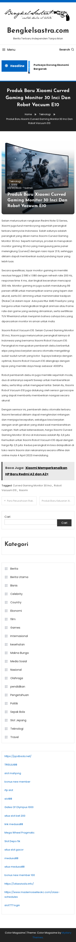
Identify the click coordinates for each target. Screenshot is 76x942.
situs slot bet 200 (14, 816)
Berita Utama (19, 577)
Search (64, 50)
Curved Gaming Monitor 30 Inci (32, 485)
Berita (14, 569)
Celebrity (16, 594)
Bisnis (14, 585)
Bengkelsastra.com (38, 30)
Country (15, 602)
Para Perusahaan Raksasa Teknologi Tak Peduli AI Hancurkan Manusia (22, 500)
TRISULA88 (10, 764)
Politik (14, 703)
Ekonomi (16, 611)
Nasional (16, 670)
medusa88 (11, 858)
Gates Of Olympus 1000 (19, 807)
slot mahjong (12, 773)
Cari (7, 517)
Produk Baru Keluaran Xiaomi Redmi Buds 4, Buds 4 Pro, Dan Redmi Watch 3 (58, 500)
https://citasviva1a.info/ (19, 884)
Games (15, 628)
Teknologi (15, 181)
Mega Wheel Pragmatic (19, 832)
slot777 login (12, 905)
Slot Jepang (18, 720)
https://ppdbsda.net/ (17, 756)
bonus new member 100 (19, 875)
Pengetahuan (19, 695)
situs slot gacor (14, 850)
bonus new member (17, 782)
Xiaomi (23, 490)
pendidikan (17, 687)
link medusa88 (13, 824)
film (13, 619)
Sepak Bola (17, 712)
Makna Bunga (19, 653)
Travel (14, 737)
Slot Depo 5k (12, 841)
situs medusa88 (14, 867)
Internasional (19, 636)
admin (29, 188)
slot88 (8, 799)
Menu (11, 50)
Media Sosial (18, 661)
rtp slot (8, 790)
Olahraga (16, 678)
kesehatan (17, 644)
